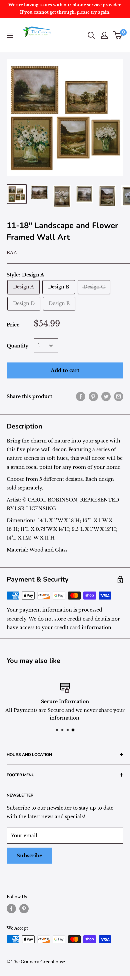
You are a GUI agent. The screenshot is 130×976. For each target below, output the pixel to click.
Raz (12, 252)
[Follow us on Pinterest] (24, 908)
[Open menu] (10, 35)
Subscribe (29, 855)
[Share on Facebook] (80, 396)
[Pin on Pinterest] (93, 396)
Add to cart (65, 370)
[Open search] (91, 35)
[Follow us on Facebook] (11, 908)
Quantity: (18, 346)
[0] (118, 35)
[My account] (104, 35)
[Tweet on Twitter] (106, 396)
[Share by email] (118, 396)
